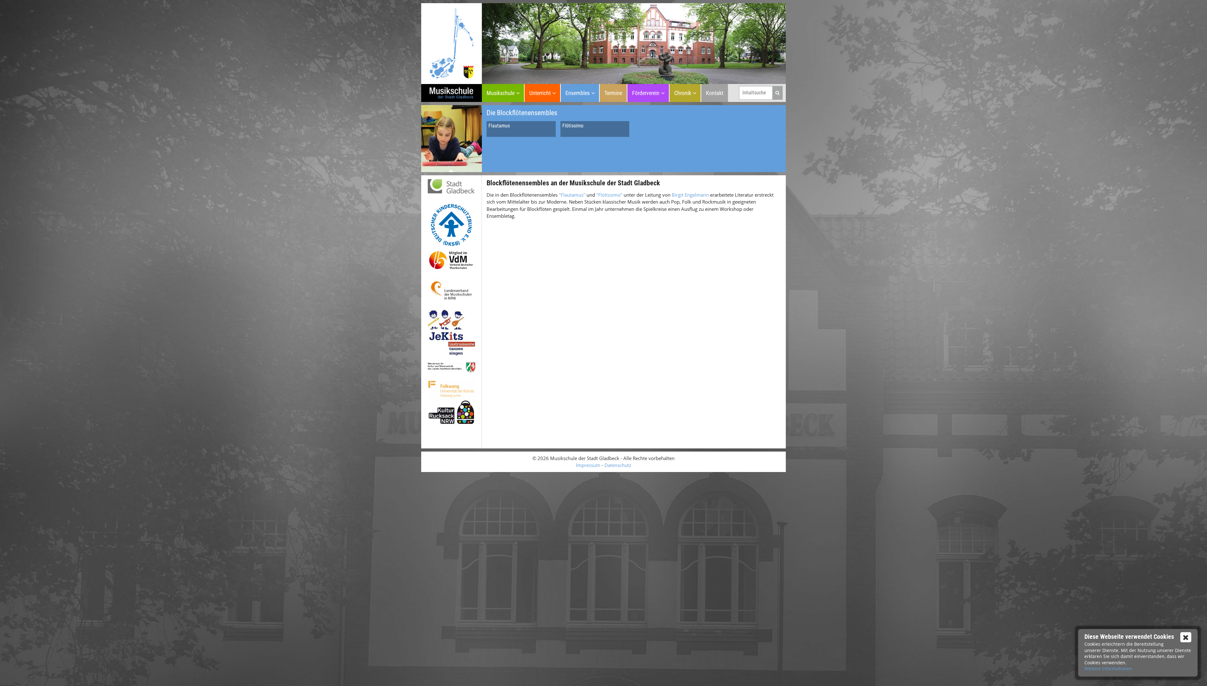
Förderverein (645, 93)
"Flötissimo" (609, 195)
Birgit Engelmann (690, 195)
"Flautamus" (571, 195)
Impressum (588, 465)
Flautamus (499, 126)
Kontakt (714, 93)
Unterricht (540, 93)
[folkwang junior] (451, 390)
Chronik (682, 93)
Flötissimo (572, 126)
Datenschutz (617, 465)
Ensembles (577, 93)
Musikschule (501, 93)
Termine (613, 93)
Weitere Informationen (1108, 669)
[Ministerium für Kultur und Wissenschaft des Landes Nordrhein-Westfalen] (451, 367)
